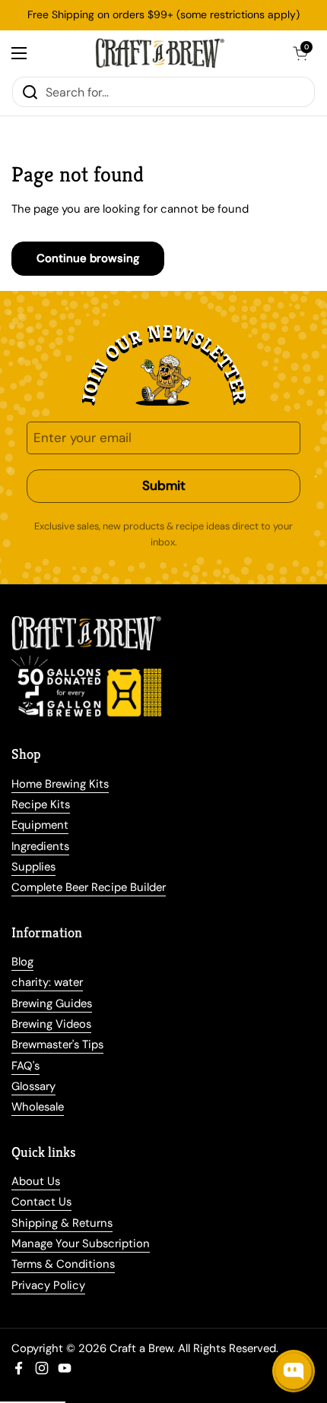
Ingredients (40, 846)
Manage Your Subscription (80, 1243)
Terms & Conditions (63, 1264)
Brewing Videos (51, 1024)
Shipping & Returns (62, 1223)
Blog (22, 961)
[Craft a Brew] (159, 53)
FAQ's (25, 1065)
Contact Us (41, 1201)
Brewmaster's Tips (57, 1044)
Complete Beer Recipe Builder (88, 887)
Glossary (33, 1086)
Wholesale (37, 1106)
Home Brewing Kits (60, 784)
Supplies (33, 866)
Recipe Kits (40, 804)
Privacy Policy (48, 1285)
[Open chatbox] (293, 1371)
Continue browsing (88, 258)
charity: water (47, 982)
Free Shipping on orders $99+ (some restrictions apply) (163, 15)
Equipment (39, 825)
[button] (300, 53)
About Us (35, 1181)
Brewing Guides (51, 1003)
